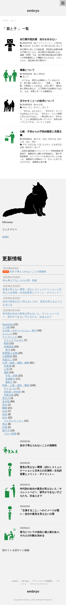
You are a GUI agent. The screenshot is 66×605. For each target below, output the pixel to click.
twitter (5, 236)
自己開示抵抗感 (48, 46)
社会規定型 (57, 144)
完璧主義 (52, 139)
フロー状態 (10, 433)
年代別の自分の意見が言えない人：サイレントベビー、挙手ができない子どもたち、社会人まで (41, 492)
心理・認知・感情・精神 (15, 362)
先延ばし (7, 359)
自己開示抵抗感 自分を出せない (38, 39)
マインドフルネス (13, 340)
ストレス (7, 333)
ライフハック (9, 337)
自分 (4, 417)
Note (25, 107)
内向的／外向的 (12, 391)
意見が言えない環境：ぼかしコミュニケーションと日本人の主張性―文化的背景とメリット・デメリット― (41, 471)
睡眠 (4, 408)
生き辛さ (46, 144)
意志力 (6, 398)
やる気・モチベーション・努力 (19, 330)
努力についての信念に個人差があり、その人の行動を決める (41, 534)
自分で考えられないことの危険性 (38, 445)
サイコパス (10, 388)
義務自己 (29, 147)
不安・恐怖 (42, 139)
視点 (4, 424)
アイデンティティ (45, 43)
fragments (7, 324)
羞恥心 (9, 382)
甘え (30, 107)
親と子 (59, 46)
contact (15, 581)
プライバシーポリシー (39, 584)
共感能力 (10, 379)
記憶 (4, 427)
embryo (33, 11)
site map (25, 581)
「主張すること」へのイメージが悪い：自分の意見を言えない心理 (39, 512)
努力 (7, 350)
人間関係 (58, 43)
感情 (6, 372)
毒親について (27, 70)
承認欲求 (27, 46)
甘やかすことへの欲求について (37, 101)
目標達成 (9, 346)
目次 (4, 404)
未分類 (40, 104)
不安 (25, 144)
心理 (39, 144)
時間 (6, 343)
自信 (4, 414)
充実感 (7, 366)
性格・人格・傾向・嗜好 (15, 385)
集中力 (6, 430)
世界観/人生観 (10, 353)
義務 (22, 147)
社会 (4, 411)
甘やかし (37, 107)
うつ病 (6, 327)
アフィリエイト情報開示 (43, 581)
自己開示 (36, 46)
